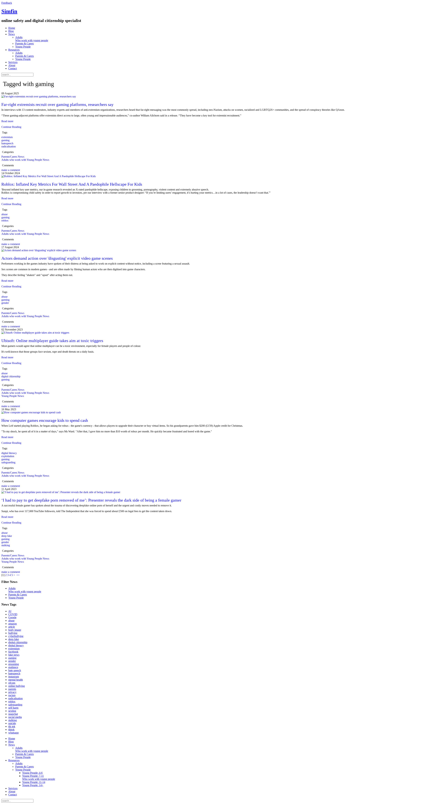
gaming (5, 140)
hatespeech (7, 143)
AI (9, 611)
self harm (13, 707)
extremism (7, 137)
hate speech (14, 670)
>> (18, 575)
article (11, 626)
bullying (12, 633)
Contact (12, 68)
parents (12, 689)
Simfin (9, 11)
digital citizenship (10, 376)
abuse (4, 214)
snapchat (13, 713)
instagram (13, 676)
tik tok (11, 726)
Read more (7, 121)
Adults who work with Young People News (25, 159)
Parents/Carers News (12, 156)
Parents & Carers (24, 43)
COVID (12, 614)
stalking (5, 545)
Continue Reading (11, 126)
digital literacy (9, 453)
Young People (23, 46)
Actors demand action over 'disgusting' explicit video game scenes (57, 258)
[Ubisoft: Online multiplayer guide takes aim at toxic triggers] (35, 332)
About (11, 65)
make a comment (10, 170)
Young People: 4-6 (32, 772)
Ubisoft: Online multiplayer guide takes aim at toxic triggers (52, 340)
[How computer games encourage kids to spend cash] (31, 412)
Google (12, 617)
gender (5, 302)
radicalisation (8, 146)
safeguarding (8, 462)
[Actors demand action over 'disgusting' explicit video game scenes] (38, 250)
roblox (4, 220)
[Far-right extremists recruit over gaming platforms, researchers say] (38, 96)
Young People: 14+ (32, 785)
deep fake (6, 535)
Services (12, 62)
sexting (12, 710)
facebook (13, 651)
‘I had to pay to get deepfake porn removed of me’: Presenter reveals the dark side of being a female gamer (91, 500)
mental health (15, 679)
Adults (31, 39)
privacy (12, 692)
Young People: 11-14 (33, 782)
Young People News (12, 395)
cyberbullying (15, 636)
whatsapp (13, 732)
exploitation (7, 456)
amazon (12, 623)
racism (11, 695)
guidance (13, 667)
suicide (12, 723)
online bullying (16, 685)
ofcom (11, 682)
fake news (13, 654)
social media (15, 717)
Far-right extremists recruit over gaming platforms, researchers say (57, 104)
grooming (13, 664)
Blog (11, 31)
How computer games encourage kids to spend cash (44, 420)
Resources (14, 49)
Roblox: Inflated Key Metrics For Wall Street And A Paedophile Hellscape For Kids (71, 184)
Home (11, 27)
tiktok (11, 729)
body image (14, 629)
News (11, 34)
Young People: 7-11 (38, 777)
